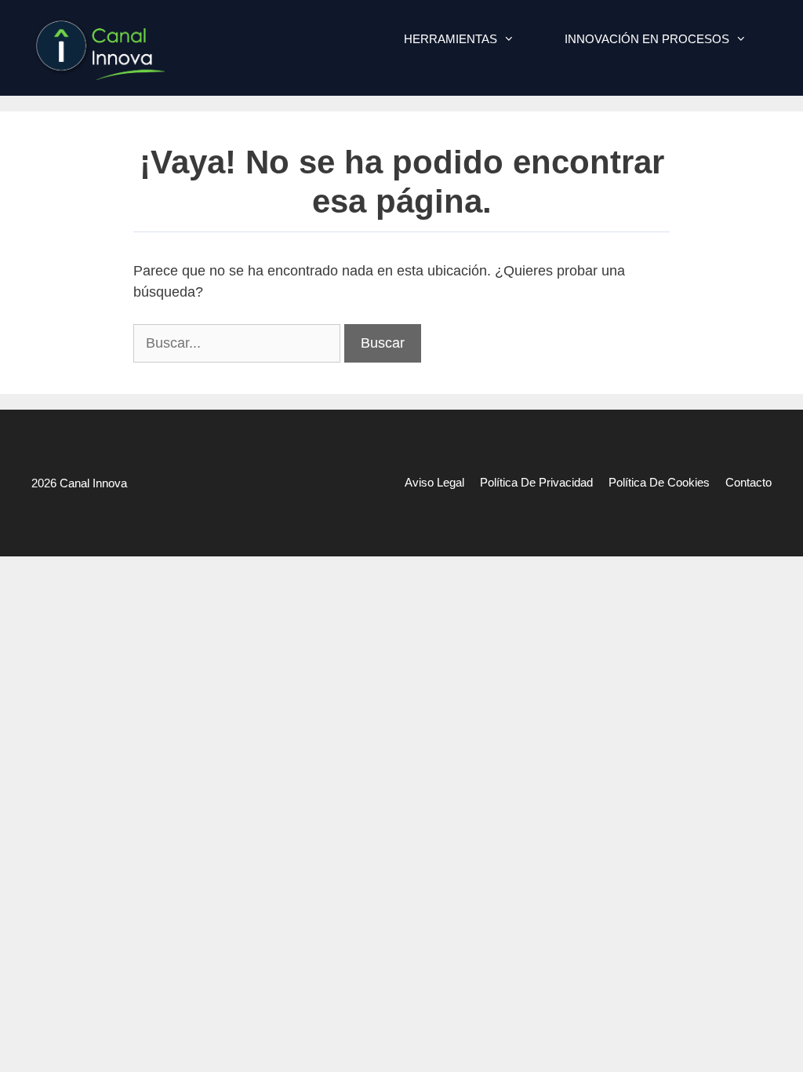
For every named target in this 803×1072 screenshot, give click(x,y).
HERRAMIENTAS (450, 39)
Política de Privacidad (536, 482)
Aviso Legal (434, 482)
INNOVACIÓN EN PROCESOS (647, 39)
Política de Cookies (659, 482)
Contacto (748, 482)
